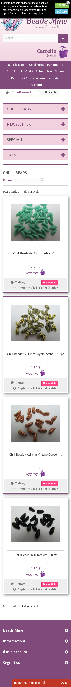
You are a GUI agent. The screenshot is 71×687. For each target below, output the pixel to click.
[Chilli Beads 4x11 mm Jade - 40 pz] (35, 222)
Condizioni (14, 71)
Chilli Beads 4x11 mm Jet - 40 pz (35, 555)
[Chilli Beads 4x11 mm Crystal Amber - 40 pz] (35, 323)
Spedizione (37, 65)
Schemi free (44, 71)
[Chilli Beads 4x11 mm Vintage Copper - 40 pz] (35, 423)
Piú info (62, 11)
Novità (29, 71)
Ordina (7, 180)
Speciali (14, 139)
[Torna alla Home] (7, 92)
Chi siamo (20, 65)
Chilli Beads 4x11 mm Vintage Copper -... (35, 454)
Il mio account (15, 651)
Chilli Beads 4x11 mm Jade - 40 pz (35, 253)
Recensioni (37, 78)
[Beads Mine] (34, 18)
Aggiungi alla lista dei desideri (38, 288)
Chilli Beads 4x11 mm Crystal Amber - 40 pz (35, 354)
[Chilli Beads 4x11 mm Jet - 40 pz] (35, 524)
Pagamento (55, 65)
